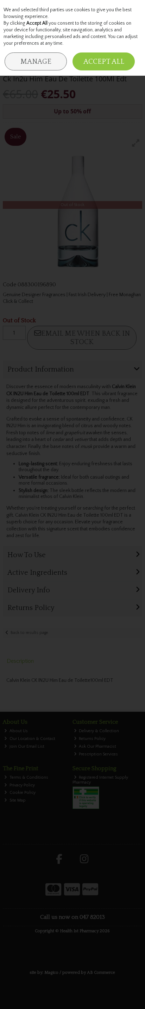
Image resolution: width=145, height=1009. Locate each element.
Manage (35, 62)
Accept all (103, 62)
